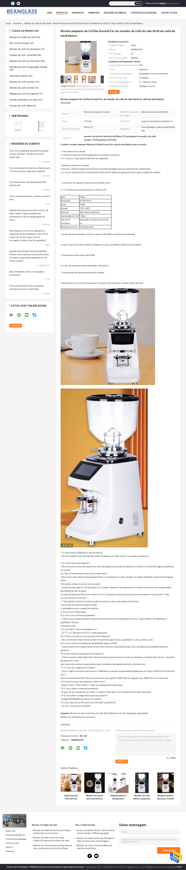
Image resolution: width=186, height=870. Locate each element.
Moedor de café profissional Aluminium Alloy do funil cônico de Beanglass (95, 839)
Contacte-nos (169, 13)
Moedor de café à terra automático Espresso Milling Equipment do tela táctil (94, 797)
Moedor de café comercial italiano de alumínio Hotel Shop (94, 847)
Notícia (9, 847)
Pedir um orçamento (155, 3)
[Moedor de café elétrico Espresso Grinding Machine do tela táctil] (142, 783)
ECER (179, 867)
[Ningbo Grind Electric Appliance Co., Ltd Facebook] (12, 3)
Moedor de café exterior (22, 81)
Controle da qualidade (144, 13)
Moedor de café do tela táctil (37, 23)
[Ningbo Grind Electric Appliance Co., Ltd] (22, 12)
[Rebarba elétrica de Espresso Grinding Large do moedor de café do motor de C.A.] (118, 783)
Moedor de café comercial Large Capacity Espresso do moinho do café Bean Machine (51, 839)
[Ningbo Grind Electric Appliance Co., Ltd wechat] (28, 315)
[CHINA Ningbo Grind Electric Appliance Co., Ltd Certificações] (18, 126)
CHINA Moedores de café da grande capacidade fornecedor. (57, 867)
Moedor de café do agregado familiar (28, 67)
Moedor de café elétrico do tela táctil (78, 717)
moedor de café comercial (22, 55)
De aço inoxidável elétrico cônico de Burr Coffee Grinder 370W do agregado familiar (96, 832)
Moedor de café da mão (21, 87)
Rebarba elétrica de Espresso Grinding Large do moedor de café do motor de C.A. (118, 797)
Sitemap (10, 851)
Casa (49, 13)
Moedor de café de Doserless (24, 49)
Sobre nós (93, 13)
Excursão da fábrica (115, 13)
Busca (138, 3)
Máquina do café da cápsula (23, 93)
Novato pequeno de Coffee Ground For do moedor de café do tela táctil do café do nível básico (82, 89)
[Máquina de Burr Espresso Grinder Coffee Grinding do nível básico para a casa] (165, 783)
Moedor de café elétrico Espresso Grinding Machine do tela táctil (142, 797)
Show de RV (78, 13)
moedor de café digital (21, 105)
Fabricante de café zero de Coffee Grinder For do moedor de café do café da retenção (71, 797)
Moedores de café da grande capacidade (128, 713)
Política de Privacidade (17, 867)
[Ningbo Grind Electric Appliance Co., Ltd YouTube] (18, 3)
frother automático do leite (23, 99)
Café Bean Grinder (18, 76)
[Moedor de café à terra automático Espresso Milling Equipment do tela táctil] (94, 783)
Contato (114, 92)
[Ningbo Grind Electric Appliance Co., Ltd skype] (36, 315)
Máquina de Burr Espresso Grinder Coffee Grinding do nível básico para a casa (165, 797)
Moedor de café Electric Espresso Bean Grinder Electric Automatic (52, 831)
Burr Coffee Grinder (19, 43)
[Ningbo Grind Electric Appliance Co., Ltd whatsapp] (20, 315)
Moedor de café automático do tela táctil (89, 713)
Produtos (61, 13)
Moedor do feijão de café (22, 37)
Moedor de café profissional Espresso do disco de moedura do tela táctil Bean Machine (52, 847)
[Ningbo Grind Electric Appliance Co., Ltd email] (13, 315)
